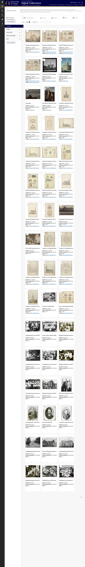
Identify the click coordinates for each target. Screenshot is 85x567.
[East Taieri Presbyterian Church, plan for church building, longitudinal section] (33, 210)
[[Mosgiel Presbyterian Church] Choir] (49, 384)
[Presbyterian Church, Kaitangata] (49, 65)
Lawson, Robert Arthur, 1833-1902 (70, 110)
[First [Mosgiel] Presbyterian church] (33, 442)
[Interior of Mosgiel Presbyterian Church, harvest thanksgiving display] (49, 442)
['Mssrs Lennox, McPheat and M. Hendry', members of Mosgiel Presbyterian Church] (66, 384)
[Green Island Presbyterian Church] (49, 94)
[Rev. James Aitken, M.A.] (49, 413)
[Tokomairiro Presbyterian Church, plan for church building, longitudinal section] (33, 152)
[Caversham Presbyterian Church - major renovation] (66, 65)
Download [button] (43, 18)
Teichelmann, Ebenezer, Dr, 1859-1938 (54, 81)
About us (76, 4)
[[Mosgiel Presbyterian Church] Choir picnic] (66, 355)
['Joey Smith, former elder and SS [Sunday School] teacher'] (66, 413)
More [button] (2, 25)
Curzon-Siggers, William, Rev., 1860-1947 (71, 226)
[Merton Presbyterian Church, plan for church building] (49, 181)
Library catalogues (60, 4)
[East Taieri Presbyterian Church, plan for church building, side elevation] (66, 181)
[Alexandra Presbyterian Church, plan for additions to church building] (49, 152)
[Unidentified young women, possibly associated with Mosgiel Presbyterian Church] (33, 384)
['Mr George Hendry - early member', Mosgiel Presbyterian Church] (33, 413)
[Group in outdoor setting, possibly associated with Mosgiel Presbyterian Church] (49, 326)
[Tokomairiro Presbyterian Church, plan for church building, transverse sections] (33, 123)
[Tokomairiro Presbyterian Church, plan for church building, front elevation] (66, 94)
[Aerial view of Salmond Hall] (49, 297)
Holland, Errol (65, 81)
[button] (54, 18)
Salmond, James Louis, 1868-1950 (53, 53)
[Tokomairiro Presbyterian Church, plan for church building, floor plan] (49, 123)
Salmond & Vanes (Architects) (35, 52)
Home (2, 3)
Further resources (69, 4)
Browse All (2, 7)
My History (2, 16)
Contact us (81, 4)
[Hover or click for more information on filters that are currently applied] (14, 19)
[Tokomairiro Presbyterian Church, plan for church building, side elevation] (66, 123)
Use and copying (52, 4)
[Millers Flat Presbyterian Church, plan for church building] (66, 152)
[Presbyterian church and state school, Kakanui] (66, 210)
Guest (75, 2)
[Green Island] (33, 94)
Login (2, 20)
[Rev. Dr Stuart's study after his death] (33, 239)
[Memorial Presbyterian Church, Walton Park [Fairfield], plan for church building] (33, 181)
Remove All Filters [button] (11, 21)
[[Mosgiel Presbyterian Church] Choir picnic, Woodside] (66, 326)
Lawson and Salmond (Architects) (53, 168)
